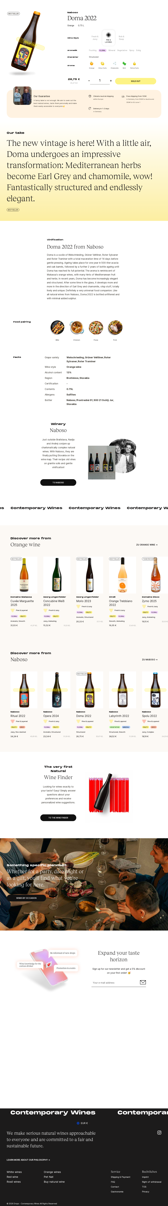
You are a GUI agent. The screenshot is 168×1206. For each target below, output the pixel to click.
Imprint (145, 1177)
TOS (144, 1187)
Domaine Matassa (21, 597)
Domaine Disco (150, 597)
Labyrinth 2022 (119, 716)
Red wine (12, 1177)
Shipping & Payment (120, 1177)
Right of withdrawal (151, 1182)
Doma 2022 (83, 716)
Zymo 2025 (149, 601)
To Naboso (58, 482)
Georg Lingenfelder (54, 597)
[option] (32, 44)
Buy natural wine (54, 1181)
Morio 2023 (83, 601)
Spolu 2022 (149, 716)
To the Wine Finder (58, 818)
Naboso (72, 13)
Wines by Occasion (26, 898)
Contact (115, 1187)
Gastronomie (117, 1192)
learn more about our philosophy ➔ (28, 1160)
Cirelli (112, 597)
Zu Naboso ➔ (150, 659)
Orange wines (52, 1172)
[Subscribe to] (142, 983)
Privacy (145, 1192)
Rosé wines (14, 1181)
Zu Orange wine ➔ (147, 544)
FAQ (113, 1182)
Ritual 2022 (17, 716)
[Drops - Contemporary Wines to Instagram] (159, 1132)
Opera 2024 (51, 716)
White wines (14, 1172)
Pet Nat (48, 1177)
